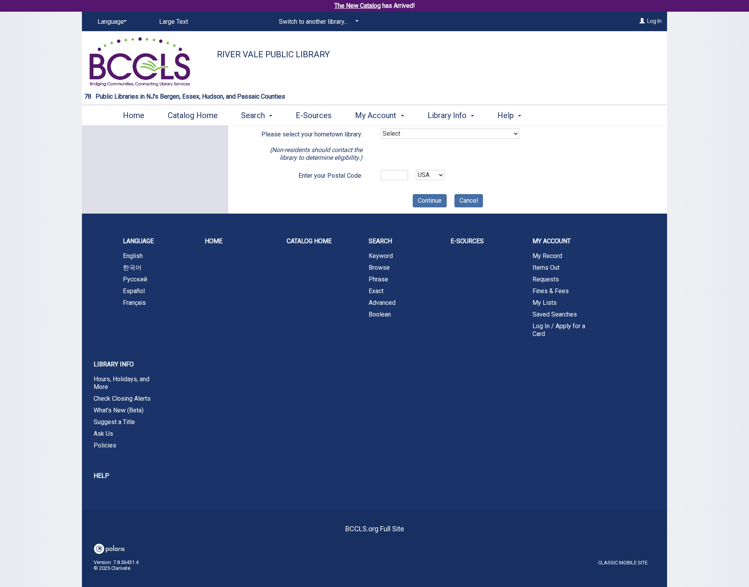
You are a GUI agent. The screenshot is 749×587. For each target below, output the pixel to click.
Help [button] (506, 115)
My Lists (544, 302)
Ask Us (103, 433)
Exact (376, 291)
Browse (379, 267)
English (133, 256)
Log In (654, 21)
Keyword (381, 256)
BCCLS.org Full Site (374, 529)
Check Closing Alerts (122, 398)
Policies (105, 445)
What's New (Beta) (119, 410)
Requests (545, 279)
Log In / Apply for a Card (558, 330)
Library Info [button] (448, 115)
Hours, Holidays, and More (121, 383)
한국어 (132, 267)
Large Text (173, 21)
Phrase (378, 279)
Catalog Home (193, 115)
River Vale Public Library (273, 54)
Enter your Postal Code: (330, 175)
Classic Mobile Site (623, 563)
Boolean (380, 314)
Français (134, 302)
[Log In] (642, 21)
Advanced (382, 302)
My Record (547, 256)
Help (101, 475)
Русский (135, 279)
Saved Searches (554, 314)
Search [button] (254, 115)
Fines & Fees (550, 291)
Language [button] (138, 241)
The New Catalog (357, 5)
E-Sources (314, 115)
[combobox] (450, 134)
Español (134, 291)
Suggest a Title (114, 422)
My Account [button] (376, 115)
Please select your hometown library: (311, 146)
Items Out (545, 267)
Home (133, 115)
